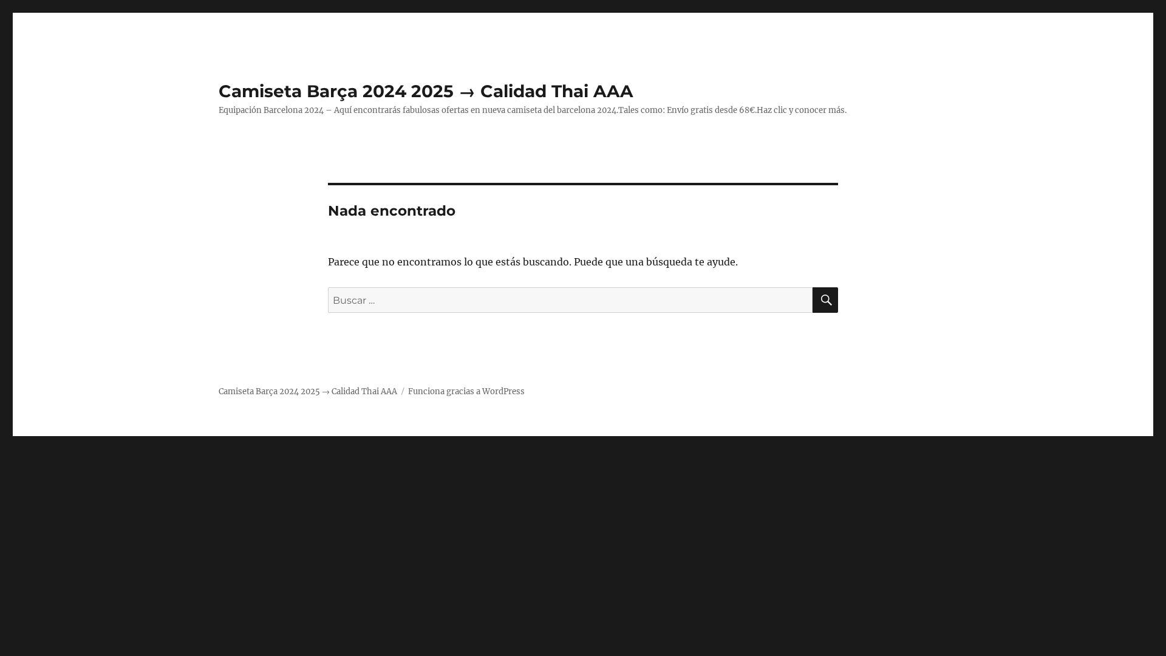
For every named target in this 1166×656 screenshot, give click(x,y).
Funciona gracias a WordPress (466, 391)
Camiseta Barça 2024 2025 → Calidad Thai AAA (426, 91)
